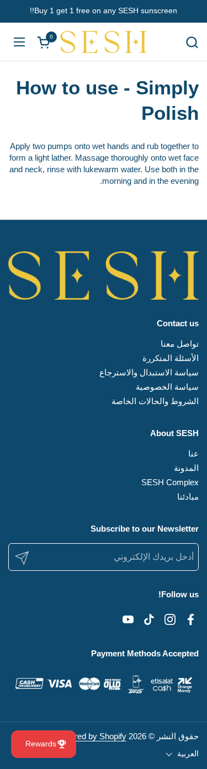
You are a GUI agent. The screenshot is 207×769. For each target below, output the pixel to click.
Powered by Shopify (90, 736)
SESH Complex (170, 482)
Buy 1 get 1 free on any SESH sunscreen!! (103, 11)
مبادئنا (188, 496)
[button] (192, 42)
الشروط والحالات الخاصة (155, 401)
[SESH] (103, 42)
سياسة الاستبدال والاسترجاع (149, 372)
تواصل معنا (180, 343)
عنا (193, 453)
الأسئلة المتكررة (170, 358)
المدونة (186, 468)
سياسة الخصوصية (167, 386)
